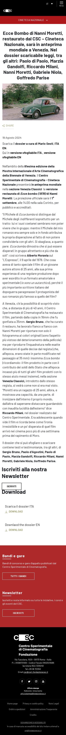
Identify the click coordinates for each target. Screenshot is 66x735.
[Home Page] (7, 10)
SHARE (9, 125)
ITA (57, 143)
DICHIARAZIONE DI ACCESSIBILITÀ (33, 722)
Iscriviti (11, 486)
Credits (33, 715)
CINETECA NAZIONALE (31, 19)
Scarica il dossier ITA (19, 506)
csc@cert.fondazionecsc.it (36, 672)
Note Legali (54, 703)
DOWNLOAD (15, 511)
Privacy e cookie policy (33, 703)
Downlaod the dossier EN (22, 525)
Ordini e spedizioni (17, 709)
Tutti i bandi (18, 576)
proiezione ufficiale (30, 198)
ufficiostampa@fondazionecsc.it (33, 694)
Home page (12, 703)
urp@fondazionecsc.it (33, 730)
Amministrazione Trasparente (43, 709)
